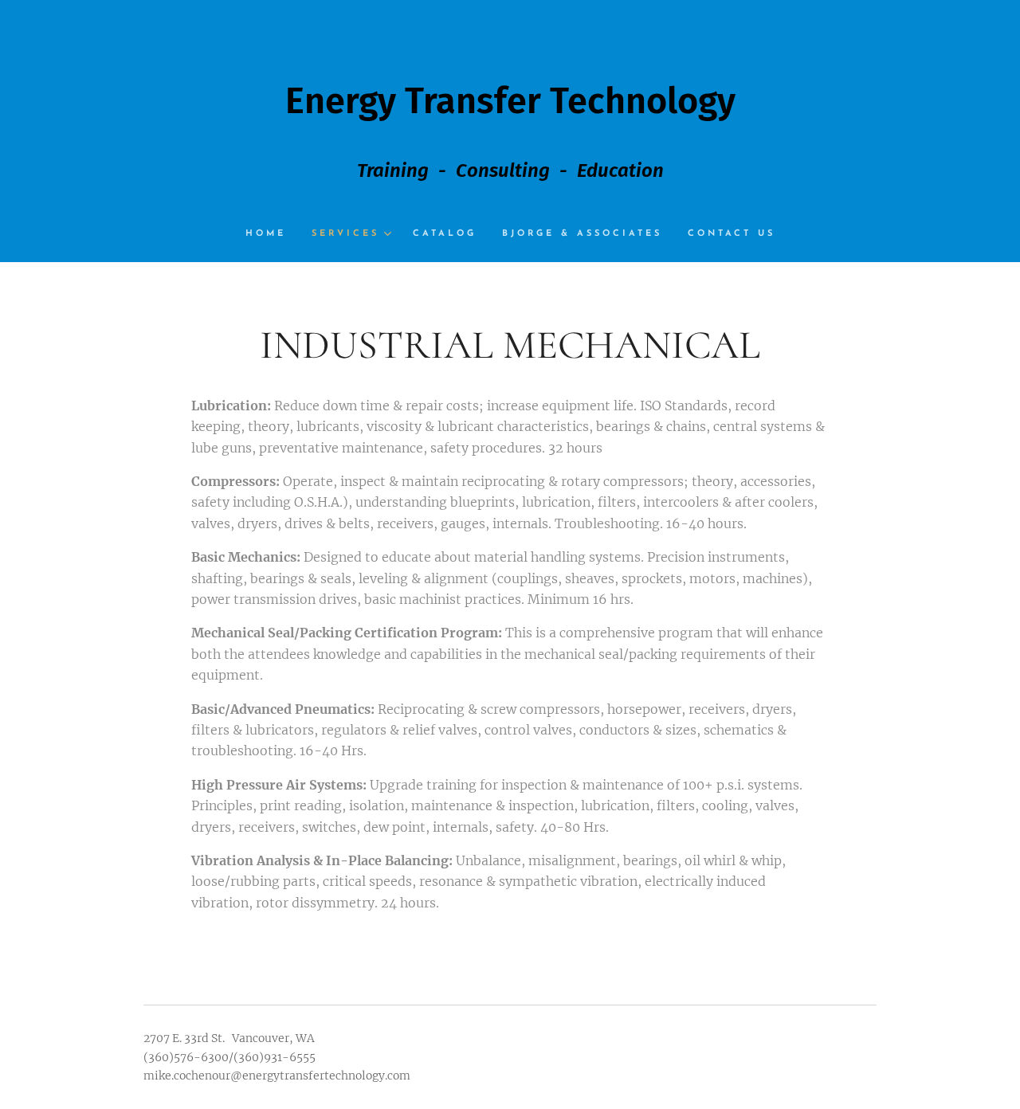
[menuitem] (272, 234)
